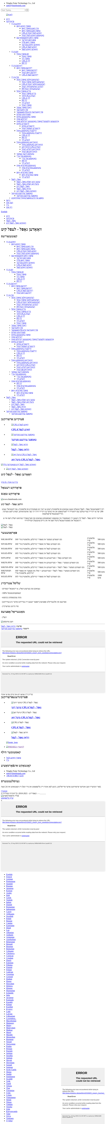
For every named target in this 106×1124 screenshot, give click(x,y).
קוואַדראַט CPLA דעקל (31, 147)
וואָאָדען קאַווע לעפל (30, 49)
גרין (7, 205)
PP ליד (24, 63)
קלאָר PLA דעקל (28, 96)
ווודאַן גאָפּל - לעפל (24, 189)
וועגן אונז (9, 202)
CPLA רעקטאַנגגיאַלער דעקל (33, 84)
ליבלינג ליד (26, 103)
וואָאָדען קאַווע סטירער (31, 44)
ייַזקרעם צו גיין (16, 65)
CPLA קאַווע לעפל (29, 47)
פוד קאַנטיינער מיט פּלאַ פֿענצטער (30, 112)
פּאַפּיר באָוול (26, 56)
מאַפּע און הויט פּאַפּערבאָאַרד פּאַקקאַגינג (27, 198)
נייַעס (8, 200)
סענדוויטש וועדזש (24, 114)
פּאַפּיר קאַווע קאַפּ (24, 26)
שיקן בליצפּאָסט (7, 798)
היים (8, 19)
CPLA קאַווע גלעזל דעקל (32, 33)
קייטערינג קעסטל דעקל (31, 128)
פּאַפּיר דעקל (26, 105)
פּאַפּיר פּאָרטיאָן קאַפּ (25, 172)
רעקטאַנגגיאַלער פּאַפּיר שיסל (28, 79)
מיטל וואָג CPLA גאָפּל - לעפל (25, 459)
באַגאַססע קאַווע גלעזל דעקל (33, 35)
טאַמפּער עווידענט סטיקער (22, 193)
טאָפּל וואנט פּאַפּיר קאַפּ (31, 31)
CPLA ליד (26, 61)
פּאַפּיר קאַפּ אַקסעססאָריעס (27, 38)
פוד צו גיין (15, 77)
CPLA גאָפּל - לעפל (21, 727)
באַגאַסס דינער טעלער (25, 154)
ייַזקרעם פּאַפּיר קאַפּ (24, 68)
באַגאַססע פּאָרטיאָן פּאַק (26, 165)
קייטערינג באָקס (23, 123)
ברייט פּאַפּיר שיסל (24, 91)
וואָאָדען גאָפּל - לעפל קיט (26, 191)
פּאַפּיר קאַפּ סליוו (28, 42)
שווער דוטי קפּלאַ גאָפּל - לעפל (28, 182)
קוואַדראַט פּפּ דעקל (29, 151)
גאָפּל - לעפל (16, 179)
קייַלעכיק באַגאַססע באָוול (27, 130)
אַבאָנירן (4, 791)
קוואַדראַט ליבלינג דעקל (31, 149)
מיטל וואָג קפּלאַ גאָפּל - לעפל (28, 184)
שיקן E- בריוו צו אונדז (9, 482)
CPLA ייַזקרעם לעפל (30, 75)
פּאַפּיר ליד (26, 58)
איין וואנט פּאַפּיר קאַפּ (30, 28)
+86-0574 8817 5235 (15, 776)
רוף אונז (9, 207)
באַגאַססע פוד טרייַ (24, 156)
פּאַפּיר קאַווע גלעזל (13, 758)
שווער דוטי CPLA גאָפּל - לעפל (26, 707)
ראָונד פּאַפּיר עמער (24, 107)
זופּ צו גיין (14, 51)
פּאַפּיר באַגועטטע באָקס (26, 117)
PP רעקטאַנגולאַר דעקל (31, 89)
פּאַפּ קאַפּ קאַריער (29, 40)
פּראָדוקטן (10, 21)
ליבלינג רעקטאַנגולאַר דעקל (32, 86)
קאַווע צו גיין (16, 24)
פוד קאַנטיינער (22, 110)
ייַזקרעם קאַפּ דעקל (29, 72)
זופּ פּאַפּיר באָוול (23, 54)
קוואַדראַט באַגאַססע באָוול (27, 142)
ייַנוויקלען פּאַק (22, 119)
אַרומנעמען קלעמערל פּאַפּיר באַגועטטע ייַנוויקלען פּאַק (38, 121)
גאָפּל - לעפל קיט (23, 186)
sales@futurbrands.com (15, 5)
